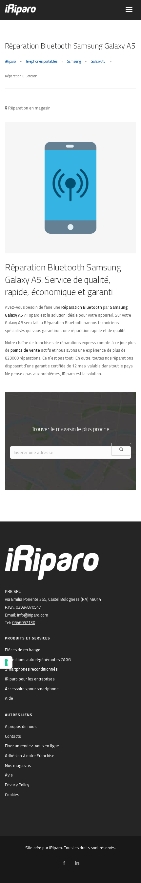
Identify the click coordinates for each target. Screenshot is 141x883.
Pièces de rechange (22, 650)
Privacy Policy (17, 785)
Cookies (12, 794)
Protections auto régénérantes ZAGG (38, 659)
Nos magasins (18, 765)
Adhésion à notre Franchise (29, 755)
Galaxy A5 (98, 61)
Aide (9, 698)
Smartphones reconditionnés (31, 669)
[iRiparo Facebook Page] (64, 863)
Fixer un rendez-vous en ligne (32, 746)
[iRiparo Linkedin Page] (77, 863)
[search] (121, 449)
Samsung (74, 61)
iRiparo (10, 61)
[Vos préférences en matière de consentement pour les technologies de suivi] (6, 662)
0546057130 (23, 622)
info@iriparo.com (32, 615)
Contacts (13, 736)
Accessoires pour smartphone (32, 689)
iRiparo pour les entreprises (29, 679)
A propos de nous (20, 726)
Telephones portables (41, 61)
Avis (8, 775)
